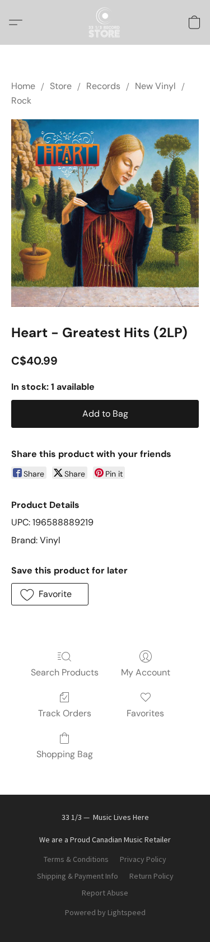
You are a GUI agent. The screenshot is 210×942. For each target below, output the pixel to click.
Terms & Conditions (76, 859)
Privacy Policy (143, 859)
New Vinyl (155, 86)
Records (103, 86)
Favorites (145, 713)
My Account (145, 672)
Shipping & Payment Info (77, 876)
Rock (21, 100)
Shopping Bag (64, 754)
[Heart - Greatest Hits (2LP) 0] (105, 213)
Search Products (65, 672)
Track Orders (64, 713)
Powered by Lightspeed (105, 912)
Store (61, 86)
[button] (105, 22)
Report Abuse (105, 893)
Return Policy (151, 876)
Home (23, 86)
